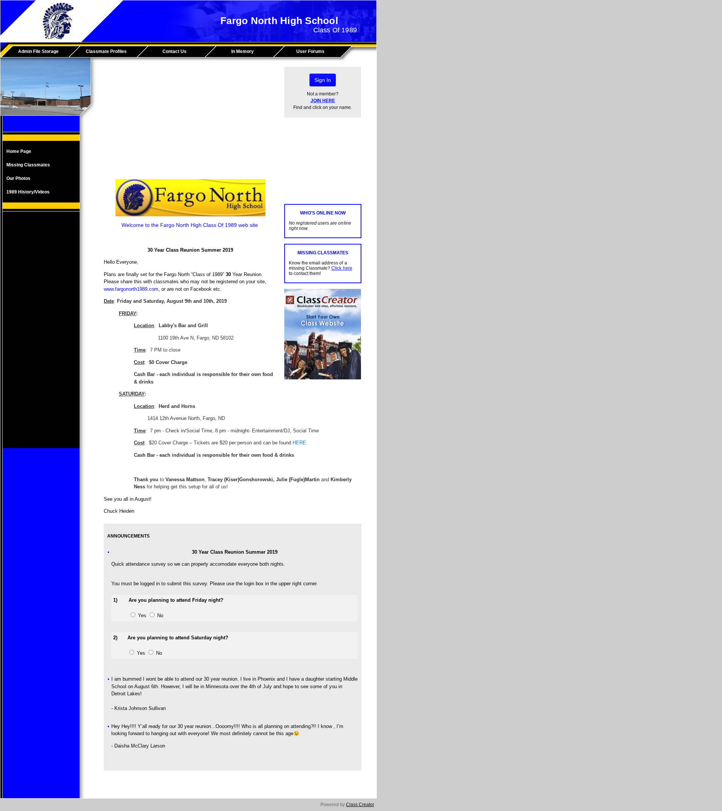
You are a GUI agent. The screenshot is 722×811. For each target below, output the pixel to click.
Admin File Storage (38, 51)
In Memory (242, 51)
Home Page (18, 151)
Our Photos (18, 178)
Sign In (322, 80)
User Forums (310, 51)
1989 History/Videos (28, 192)
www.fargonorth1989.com (131, 289)
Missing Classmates (28, 165)
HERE (299, 443)
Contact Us (174, 51)
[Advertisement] (41, 335)
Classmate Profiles (106, 51)
